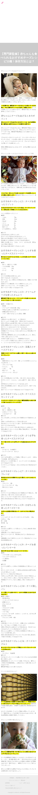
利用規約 (12, 777)
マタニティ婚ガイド (10, 785)
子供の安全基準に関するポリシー (13, 788)
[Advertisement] (19, 23)
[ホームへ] (4, 3)
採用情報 (34, 3)
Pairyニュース (27, 3)
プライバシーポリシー (14, 780)
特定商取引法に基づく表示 (22, 777)
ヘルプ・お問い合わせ (24, 783)
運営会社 (23, 780)
